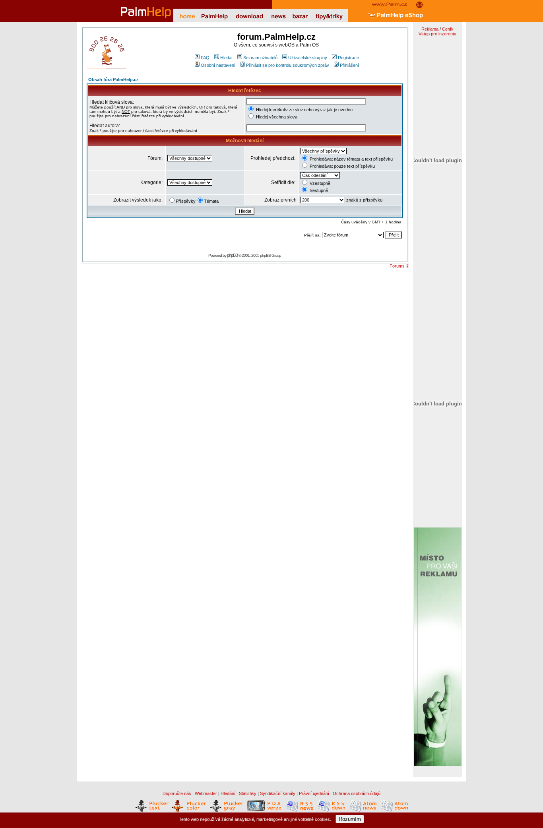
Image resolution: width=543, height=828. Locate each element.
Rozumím (350, 819)
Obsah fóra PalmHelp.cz (113, 79)
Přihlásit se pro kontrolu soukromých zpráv (287, 65)
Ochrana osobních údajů (356, 793)
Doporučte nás (177, 793)
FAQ (205, 57)
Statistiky (247, 793)
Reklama (429, 29)
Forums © (399, 266)
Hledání (228, 793)
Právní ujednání (314, 793)
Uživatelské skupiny (307, 57)
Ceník (448, 29)
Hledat (226, 57)
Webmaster (206, 793)
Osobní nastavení (218, 65)
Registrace (348, 57)
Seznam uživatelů (260, 57)
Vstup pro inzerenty (437, 33)
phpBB (232, 255)
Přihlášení (349, 65)
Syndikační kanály (277, 793)
